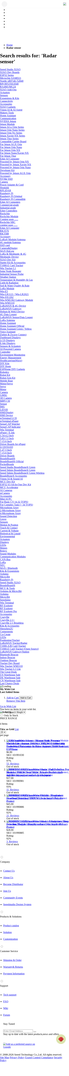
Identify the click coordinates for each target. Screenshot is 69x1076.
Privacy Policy (17, 1057)
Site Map (4, 1057)
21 (12, 815)
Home (9, 45)
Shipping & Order (12, 960)
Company (5, 861)
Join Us (7, 891)
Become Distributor (13, 884)
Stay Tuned (9, 1024)
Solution (7, 932)
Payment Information (14, 973)
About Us (8, 877)
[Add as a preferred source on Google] (21, 1045)
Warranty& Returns (13, 967)
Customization (10, 939)
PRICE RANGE (8, 718)
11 (12, 789)
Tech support (9, 994)
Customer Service (9, 951)
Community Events (13, 897)
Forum (6, 1015)
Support (4, 985)
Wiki (5, 1008)
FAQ (5, 1001)
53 (12, 763)
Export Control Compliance (39, 1057)
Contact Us (9, 870)
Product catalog (11, 925)
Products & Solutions (11, 916)
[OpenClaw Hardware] (61, 1039)
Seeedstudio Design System (17, 904)
